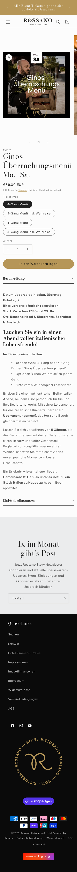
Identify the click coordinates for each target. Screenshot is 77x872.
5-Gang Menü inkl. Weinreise (29, 232)
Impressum (16, 680)
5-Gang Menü (17, 222)
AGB (11, 708)
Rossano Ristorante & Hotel (36, 833)
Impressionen (18, 662)
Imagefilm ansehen (21, 671)
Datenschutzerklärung (30, 838)
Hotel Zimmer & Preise (24, 653)
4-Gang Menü (17, 204)
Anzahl (7, 241)
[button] (8, 21)
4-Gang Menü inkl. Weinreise (29, 213)
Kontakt (13, 643)
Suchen (13, 634)
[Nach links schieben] (29, 142)
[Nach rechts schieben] (47, 142)
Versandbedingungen (23, 699)
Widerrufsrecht (19, 690)
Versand (22, 190)
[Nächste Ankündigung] (69, 7)
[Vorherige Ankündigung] (7, 7)
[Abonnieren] (64, 598)
